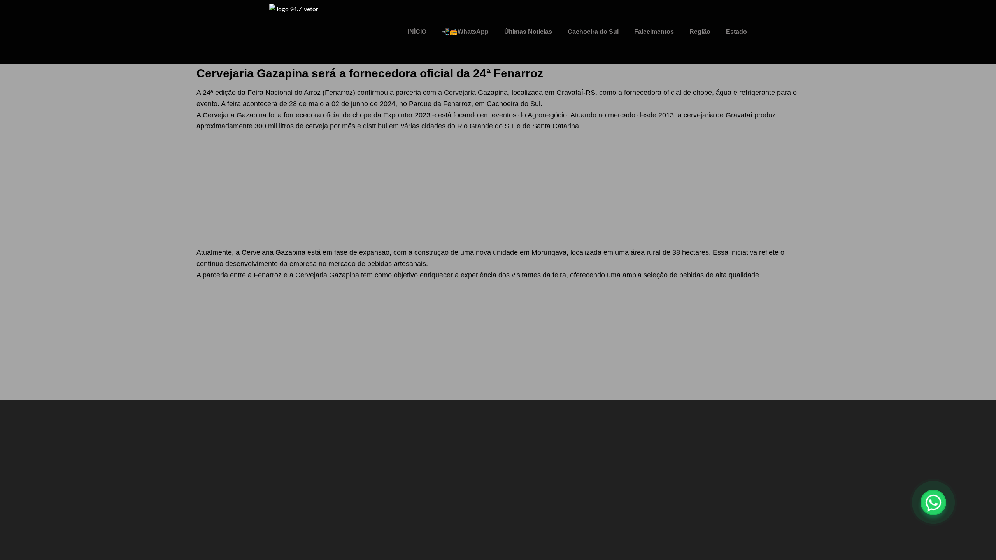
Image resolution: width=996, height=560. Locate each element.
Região (699, 31)
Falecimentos (654, 31)
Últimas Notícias (528, 31)
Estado (736, 31)
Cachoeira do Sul (593, 31)
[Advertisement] (498, 189)
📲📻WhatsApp (465, 31)
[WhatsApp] (933, 502)
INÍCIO (417, 31)
